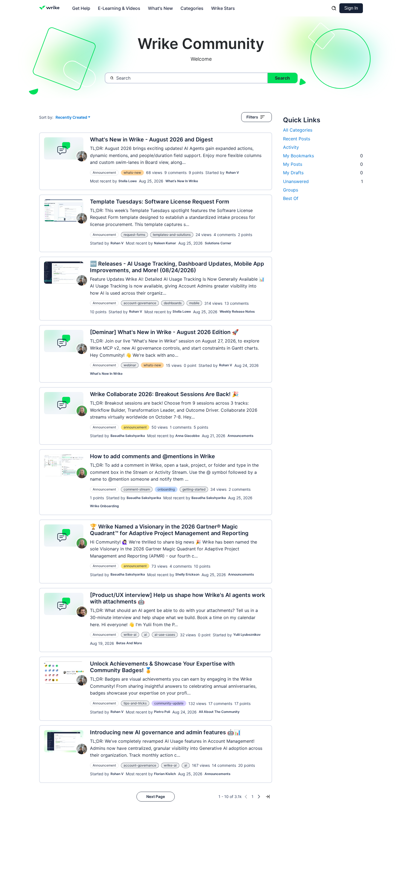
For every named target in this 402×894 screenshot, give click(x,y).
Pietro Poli (162, 712)
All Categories (297, 130)
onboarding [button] (166, 489)
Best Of (290, 198)
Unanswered (323, 181)
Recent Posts (296, 138)
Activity (291, 147)
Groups (290, 190)
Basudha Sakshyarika (127, 436)
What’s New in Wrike (181, 181)
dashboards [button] (173, 303)
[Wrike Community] (50, 8)
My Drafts (323, 172)
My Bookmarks (323, 155)
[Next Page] (259, 796)
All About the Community (219, 712)
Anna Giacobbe (187, 436)
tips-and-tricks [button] (135, 703)
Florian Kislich (165, 774)
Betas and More (129, 643)
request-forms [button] (134, 235)
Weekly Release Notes (237, 311)
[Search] (334, 8)
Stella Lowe (127, 181)
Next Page (155, 796)
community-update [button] (168, 703)
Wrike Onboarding (104, 506)
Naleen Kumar (165, 243)
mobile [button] (194, 303)
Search (282, 78)
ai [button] (145, 634)
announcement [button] (135, 427)
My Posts (323, 164)
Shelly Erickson (187, 574)
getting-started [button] (193, 489)
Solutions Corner (218, 243)
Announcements (241, 436)
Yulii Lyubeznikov (247, 634)
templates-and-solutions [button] (172, 235)
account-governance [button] (140, 303)
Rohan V (232, 172)
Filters (252, 117)
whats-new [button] (132, 172)
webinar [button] (130, 365)
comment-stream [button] (137, 489)
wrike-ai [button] (130, 634)
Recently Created (71, 117)
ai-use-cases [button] (165, 634)
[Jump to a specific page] (267, 796)
